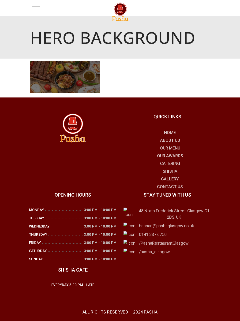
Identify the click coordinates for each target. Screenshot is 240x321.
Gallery (170, 178)
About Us (170, 140)
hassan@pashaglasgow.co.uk (166, 225)
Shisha (170, 171)
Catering (170, 163)
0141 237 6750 (153, 234)
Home (170, 132)
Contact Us (170, 186)
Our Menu (170, 148)
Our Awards (170, 155)
